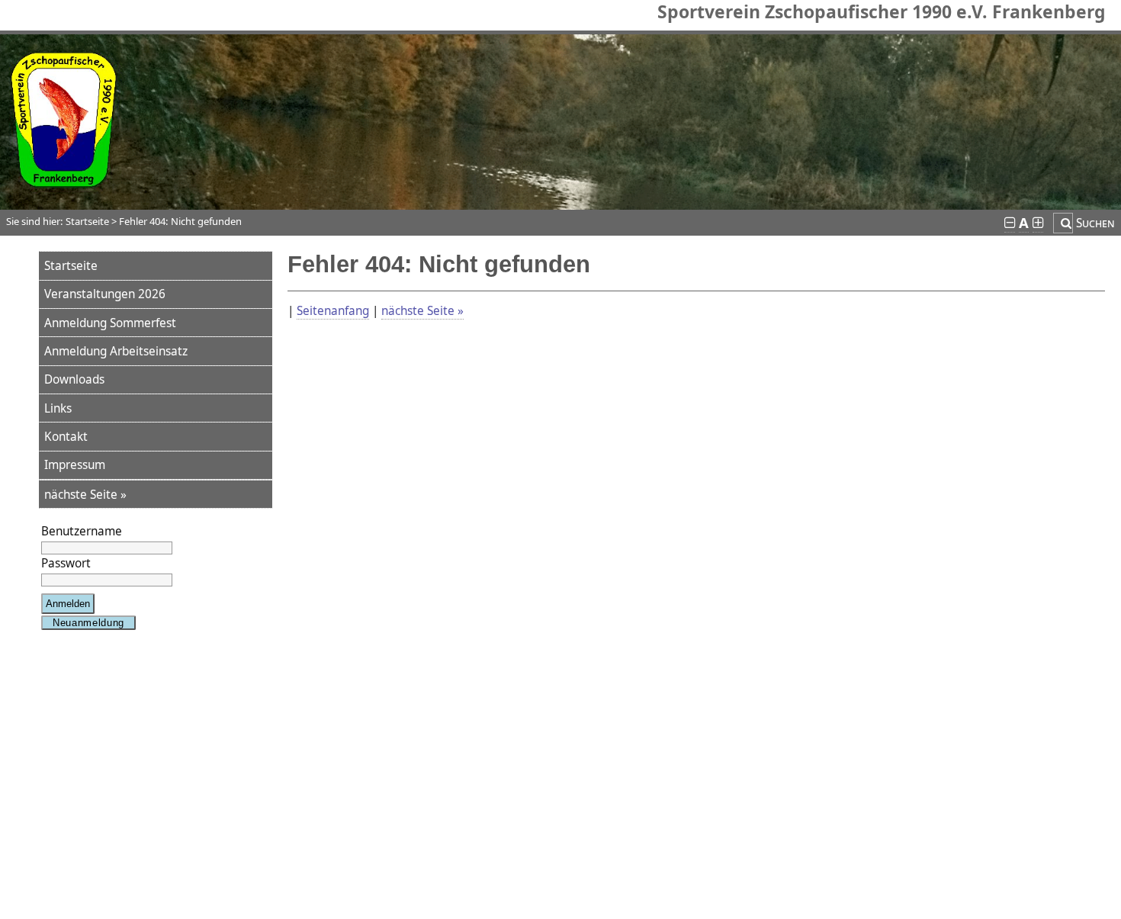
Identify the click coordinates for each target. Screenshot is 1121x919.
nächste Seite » (85, 495)
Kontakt (66, 437)
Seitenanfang (333, 311)
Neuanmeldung (88, 622)
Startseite (71, 266)
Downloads (74, 379)
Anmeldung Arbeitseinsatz (116, 351)
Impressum (74, 465)
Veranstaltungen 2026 (104, 294)
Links (58, 408)
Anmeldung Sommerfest (110, 323)
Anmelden (68, 603)
